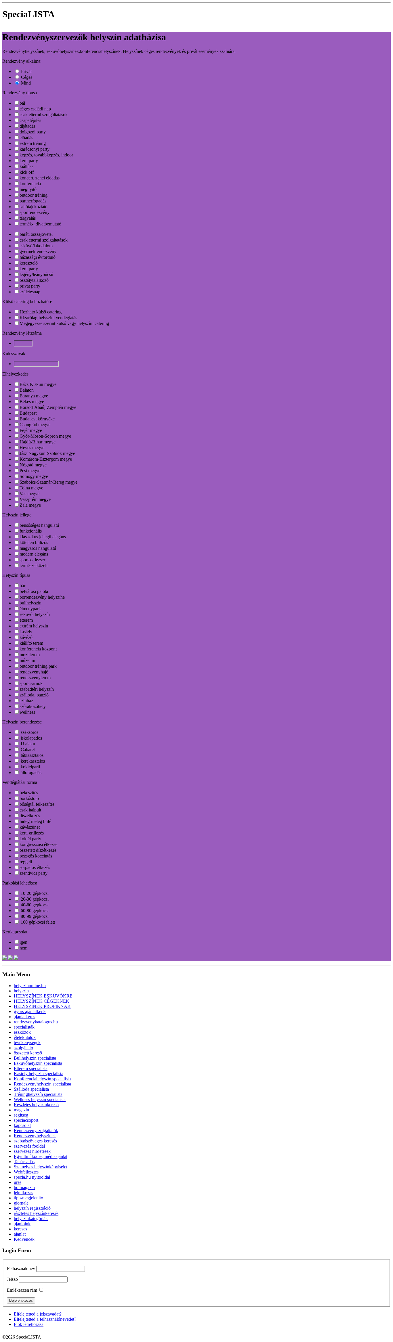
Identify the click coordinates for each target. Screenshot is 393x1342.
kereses (20, 1228)
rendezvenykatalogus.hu (36, 1021)
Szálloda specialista (31, 1089)
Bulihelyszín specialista (35, 1058)
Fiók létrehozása (28, 1324)
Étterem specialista (30, 1068)
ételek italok (25, 1037)
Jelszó (12, 1279)
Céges (26, 77)
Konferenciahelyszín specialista (42, 1078)
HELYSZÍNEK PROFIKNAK (42, 1006)
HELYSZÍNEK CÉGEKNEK (41, 1001)
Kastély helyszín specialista (38, 1073)
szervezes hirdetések (32, 1151)
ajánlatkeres (24, 1016)
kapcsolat (22, 1125)
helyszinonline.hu (30, 985)
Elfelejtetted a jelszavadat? (38, 1314)
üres (17, 1182)
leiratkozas (23, 1192)
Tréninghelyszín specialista (38, 1094)
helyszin (21, 990)
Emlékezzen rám (22, 1290)
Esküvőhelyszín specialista (38, 1063)
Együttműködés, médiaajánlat (40, 1156)
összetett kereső (28, 1052)
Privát (26, 71)
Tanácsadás (24, 1161)
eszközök (22, 1032)
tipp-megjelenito (28, 1197)
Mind (26, 83)
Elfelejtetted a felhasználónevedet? (45, 1319)
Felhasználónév (21, 1268)
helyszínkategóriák (31, 1218)
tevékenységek (27, 1042)
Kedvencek (24, 1239)
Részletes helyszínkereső (36, 1104)
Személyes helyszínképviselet (40, 1166)
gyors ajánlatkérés (30, 1011)
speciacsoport (26, 1120)
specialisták (24, 1027)
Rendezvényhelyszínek (35, 1135)
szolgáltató (23, 1047)
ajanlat (20, 1234)
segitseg (21, 1115)
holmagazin (24, 1187)
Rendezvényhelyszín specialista (42, 1083)
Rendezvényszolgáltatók (36, 1130)
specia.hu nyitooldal (32, 1177)
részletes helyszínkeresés (36, 1213)
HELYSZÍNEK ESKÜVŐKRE (43, 995)
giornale (21, 1203)
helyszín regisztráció (32, 1208)
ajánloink (22, 1223)
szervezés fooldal (29, 1146)
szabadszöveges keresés (35, 1140)
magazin (21, 1109)
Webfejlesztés (26, 1171)
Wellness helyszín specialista (40, 1099)
